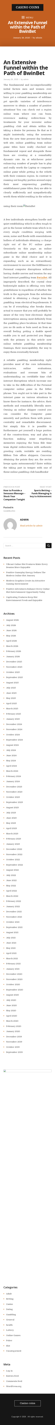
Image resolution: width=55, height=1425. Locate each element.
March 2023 (12, 833)
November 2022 (14, 854)
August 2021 (12, 932)
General (10, 1319)
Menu (29, 17)
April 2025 (11, 703)
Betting (10, 1299)
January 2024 (13, 781)
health (9, 1325)
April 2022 (11, 891)
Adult (9, 1294)
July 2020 (11, 1000)
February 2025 (13, 714)
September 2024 (14, 740)
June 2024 (11, 755)
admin (39, 38)
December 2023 (14, 786)
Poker (9, 1340)
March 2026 (12, 646)
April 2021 (11, 953)
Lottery (10, 1330)
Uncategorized (13, 1351)
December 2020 (14, 974)
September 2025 (14, 677)
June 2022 (11, 880)
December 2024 (14, 724)
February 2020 (13, 1026)
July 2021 (11, 937)
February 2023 (13, 839)
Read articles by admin (31, 525)
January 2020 (13, 1031)
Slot (8, 1346)
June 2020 (11, 1005)
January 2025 (13, 719)
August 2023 (12, 807)
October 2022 (13, 859)
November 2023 (14, 792)
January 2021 (12, 969)
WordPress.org (13, 1386)
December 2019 (14, 1036)
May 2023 (11, 823)
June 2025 (11, 693)
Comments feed (14, 1381)
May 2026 (11, 636)
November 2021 (14, 917)
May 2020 (11, 1010)
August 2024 (12, 745)
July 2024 (11, 750)
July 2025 (11, 688)
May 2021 (11, 948)
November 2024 (14, 729)
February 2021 (13, 963)
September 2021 (14, 927)
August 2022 (12, 870)
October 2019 (13, 1047)
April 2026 (11, 641)
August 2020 (12, 995)
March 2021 (12, 958)
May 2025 (11, 698)
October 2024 (13, 734)
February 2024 (13, 776)
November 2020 (14, 979)
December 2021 (14, 911)
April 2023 (11, 828)
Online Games (13, 1335)
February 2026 (13, 651)
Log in (9, 1371)
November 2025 (14, 667)
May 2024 (11, 760)
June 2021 (11, 943)
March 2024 (12, 771)
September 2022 (14, 865)
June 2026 (11, 630)
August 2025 (12, 682)
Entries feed (12, 1376)
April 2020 (11, 1016)
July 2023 (11, 812)
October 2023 (13, 797)
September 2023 (14, 802)
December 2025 (14, 661)
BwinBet (42, 277)
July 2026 (11, 625)
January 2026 (13, 656)
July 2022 (11, 875)
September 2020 (14, 990)
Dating (9, 1309)
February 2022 (13, 901)
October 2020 (13, 984)
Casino (9, 1304)
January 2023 (13, 844)
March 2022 (12, 896)
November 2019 (14, 1042)
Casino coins (27, 7)
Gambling (9, 511)
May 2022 (11, 885)
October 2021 (12, 922)
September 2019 (14, 1052)
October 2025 (13, 672)
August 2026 (12, 620)
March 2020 (12, 1021)
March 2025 (12, 708)
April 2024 (11, 766)
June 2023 (11, 818)
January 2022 (13, 906)
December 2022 (14, 849)
